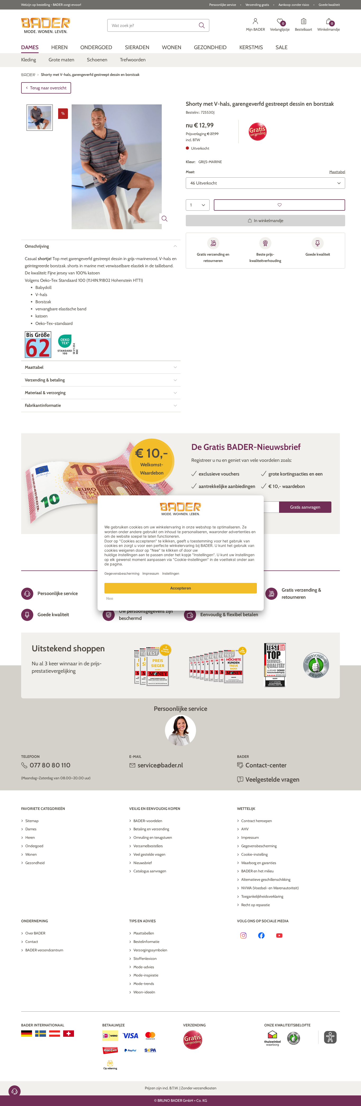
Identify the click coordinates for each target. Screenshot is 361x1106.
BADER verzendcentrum (44, 950)
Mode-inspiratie (145, 975)
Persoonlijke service (222, 5)
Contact (31, 941)
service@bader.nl (160, 765)
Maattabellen (143, 933)
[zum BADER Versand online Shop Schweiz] (68, 1033)
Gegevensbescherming (259, 846)
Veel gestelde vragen (149, 854)
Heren (30, 837)
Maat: (190, 171)
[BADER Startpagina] (45, 25)
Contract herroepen (256, 820)
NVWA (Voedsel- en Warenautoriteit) (270, 888)
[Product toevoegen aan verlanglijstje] (279, 205)
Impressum (250, 837)
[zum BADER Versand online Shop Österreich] (54, 1033)
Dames (30, 829)
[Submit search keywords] (202, 25)
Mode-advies (143, 967)
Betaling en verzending (151, 829)
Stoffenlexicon (145, 958)
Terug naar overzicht (48, 87)
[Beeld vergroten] (164, 218)
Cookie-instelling (254, 854)
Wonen (31, 854)
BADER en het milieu (257, 871)
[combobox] (158, 25)
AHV (245, 829)
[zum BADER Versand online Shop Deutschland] (26, 1033)
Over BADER (35, 933)
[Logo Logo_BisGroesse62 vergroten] (38, 344)
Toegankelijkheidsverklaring (262, 896)
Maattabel (337, 171)
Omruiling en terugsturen (152, 837)
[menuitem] (30, 47)
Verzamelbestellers (148, 846)
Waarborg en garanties (258, 862)
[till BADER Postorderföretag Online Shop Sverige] (40, 1033)
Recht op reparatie (255, 904)
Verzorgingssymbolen (150, 950)
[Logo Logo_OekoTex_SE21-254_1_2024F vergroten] (68, 344)
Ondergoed (34, 846)
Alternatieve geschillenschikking (265, 879)
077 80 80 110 (50, 765)
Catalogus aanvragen (149, 871)
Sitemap (32, 820)
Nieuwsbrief (142, 862)
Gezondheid (35, 862)
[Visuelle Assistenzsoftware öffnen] (327, 1037)
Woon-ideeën (144, 992)
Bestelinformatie (146, 941)
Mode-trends (143, 983)
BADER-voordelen (147, 820)
